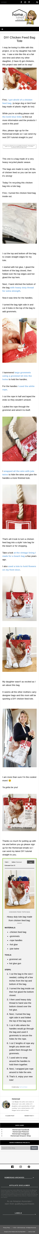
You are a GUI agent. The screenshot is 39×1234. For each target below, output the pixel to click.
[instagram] (25, 2)
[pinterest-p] (29, 2)
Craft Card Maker (23, 1087)
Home (4, 2)
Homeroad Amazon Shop (21, 1136)
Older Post (10, 1115)
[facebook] (21, 2)
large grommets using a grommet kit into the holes (17, 376)
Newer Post (28, 1115)
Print (30, 862)
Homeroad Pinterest (21, 1132)
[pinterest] (29, 1166)
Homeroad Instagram (20, 1134)
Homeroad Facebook (20, 1130)
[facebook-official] (12, 1166)
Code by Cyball (31, 1231)
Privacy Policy (6, 1227)
